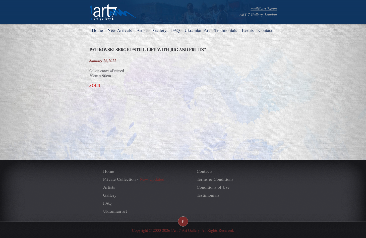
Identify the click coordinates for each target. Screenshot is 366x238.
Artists (142, 30)
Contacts (266, 30)
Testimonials (225, 30)
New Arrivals (120, 30)
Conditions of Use (213, 187)
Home (97, 30)
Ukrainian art (115, 211)
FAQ (175, 30)
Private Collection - (133, 179)
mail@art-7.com (264, 8)
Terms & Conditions (215, 179)
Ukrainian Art (197, 30)
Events (248, 30)
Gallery (160, 30)
